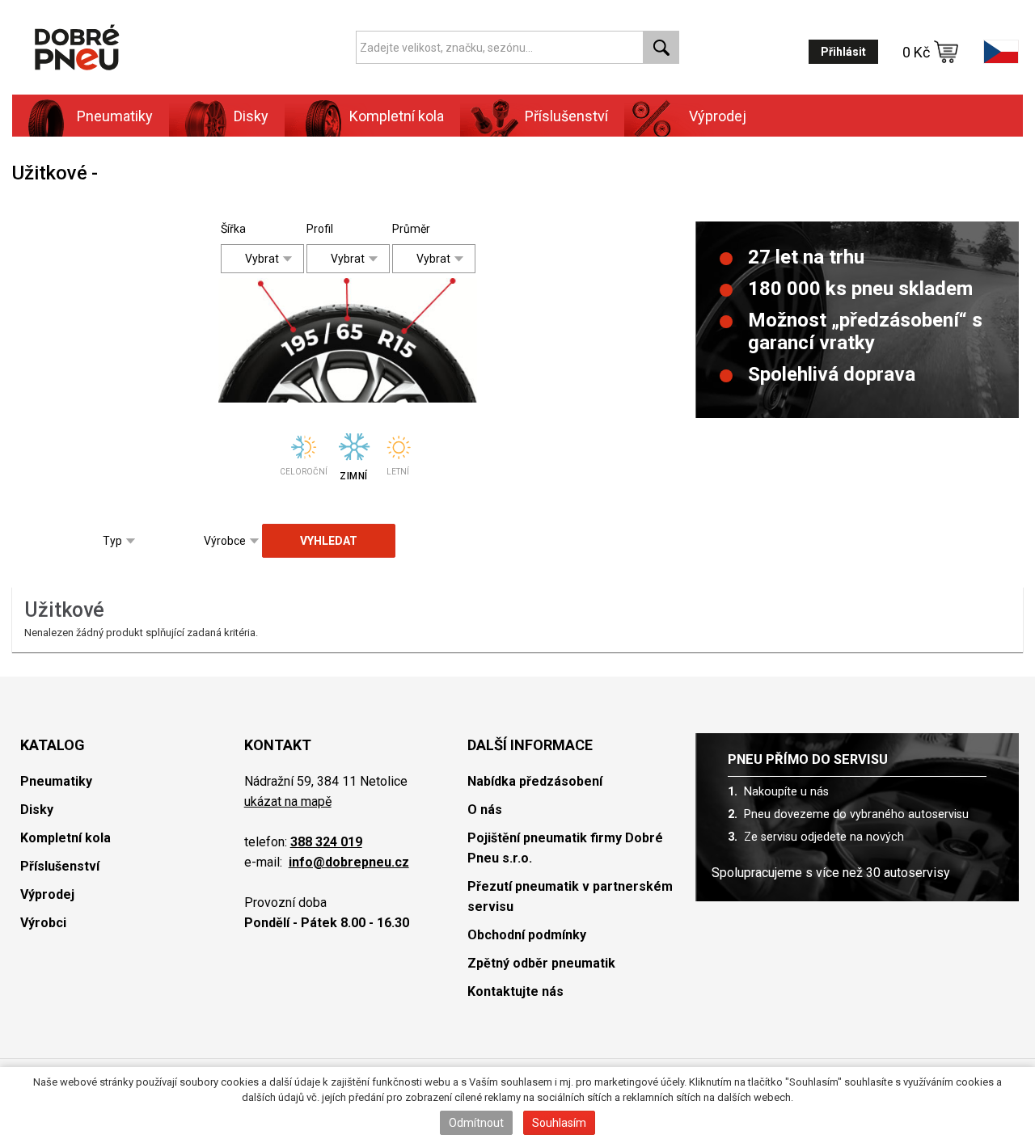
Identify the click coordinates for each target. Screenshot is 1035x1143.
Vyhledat (328, 540)
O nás (484, 809)
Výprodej (717, 116)
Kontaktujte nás (515, 991)
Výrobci (43, 922)
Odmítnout (476, 1122)
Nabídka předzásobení (534, 781)
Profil (319, 228)
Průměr (404, 228)
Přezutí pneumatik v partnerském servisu (570, 896)
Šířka (233, 228)
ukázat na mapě (288, 801)
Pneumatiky (56, 781)
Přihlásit (843, 51)
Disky (36, 809)
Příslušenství (566, 116)
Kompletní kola (65, 838)
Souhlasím (559, 1122)
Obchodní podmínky (526, 935)
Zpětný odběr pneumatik (541, 963)
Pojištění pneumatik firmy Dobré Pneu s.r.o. (565, 848)
